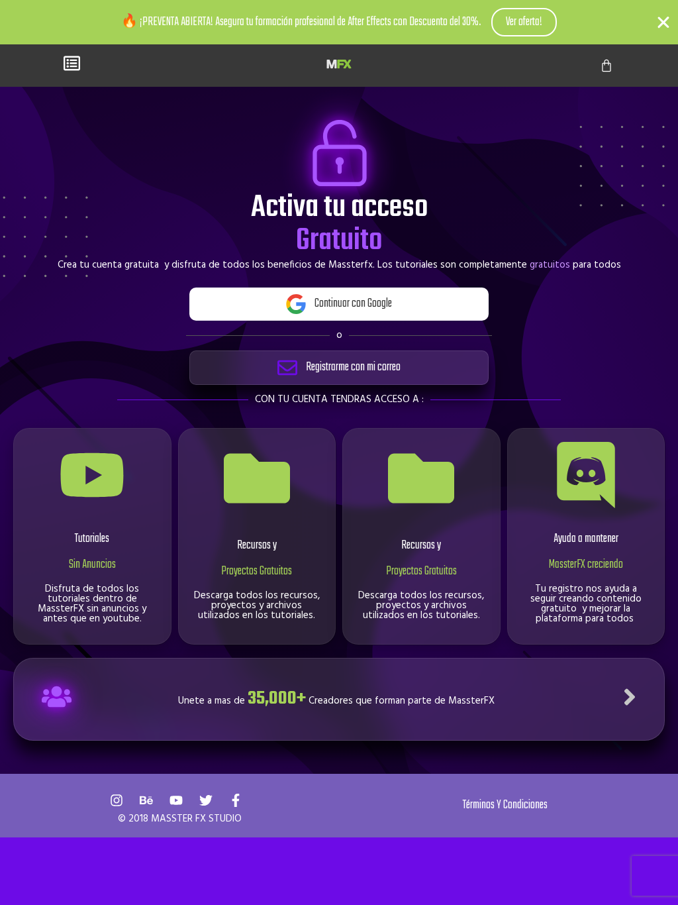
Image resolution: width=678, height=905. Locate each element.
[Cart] (606, 65)
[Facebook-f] (235, 800)
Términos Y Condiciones (505, 805)
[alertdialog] (339, 22)
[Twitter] (206, 800)
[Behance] (146, 800)
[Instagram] (116, 800)
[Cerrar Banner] (663, 22)
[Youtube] (176, 800)
